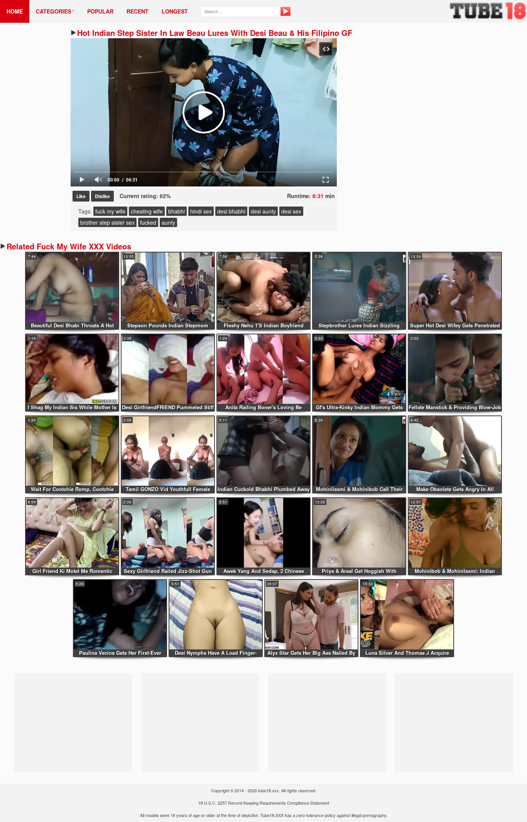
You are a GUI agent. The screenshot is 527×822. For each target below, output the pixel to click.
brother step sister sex (107, 222)
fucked (148, 222)
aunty (168, 222)
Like (81, 196)
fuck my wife (110, 211)
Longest (175, 11)
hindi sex (201, 211)
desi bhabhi (231, 211)
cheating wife (147, 211)
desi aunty (263, 211)
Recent (138, 11)
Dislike (102, 196)
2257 (222, 803)
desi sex (291, 211)
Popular (100, 11)
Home (15, 11)
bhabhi (176, 211)
